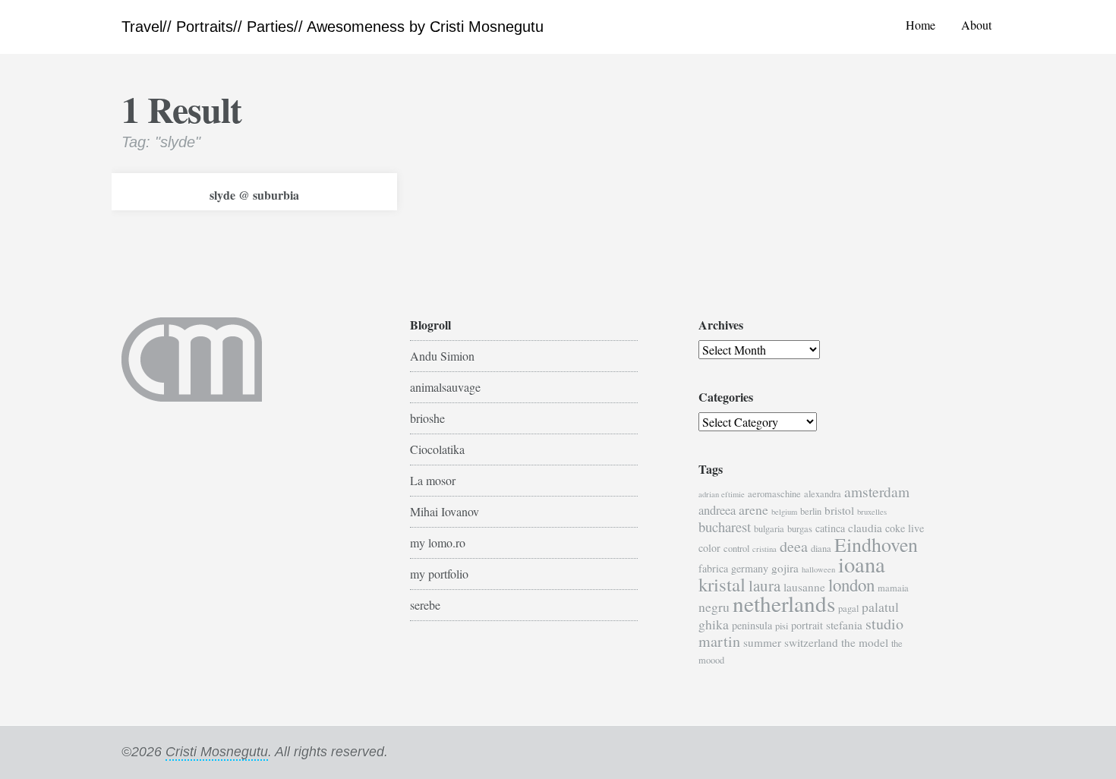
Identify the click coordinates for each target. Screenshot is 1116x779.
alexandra (822, 493)
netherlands (784, 603)
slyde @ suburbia (254, 194)
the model (864, 642)
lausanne (804, 586)
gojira (785, 568)
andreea (717, 510)
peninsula (752, 625)
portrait (807, 625)
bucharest (724, 526)
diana (821, 548)
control (736, 548)
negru (714, 607)
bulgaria (769, 528)
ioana (861, 564)
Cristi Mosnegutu (217, 751)
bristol (839, 510)
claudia (865, 527)
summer (762, 642)
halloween (818, 569)
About (976, 25)
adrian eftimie (721, 494)
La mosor (433, 480)
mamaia (893, 588)
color (709, 548)
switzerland (811, 642)
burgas (799, 528)
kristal (722, 584)
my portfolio (439, 574)
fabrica (713, 568)
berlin (810, 511)
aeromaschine (774, 493)
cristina (764, 549)
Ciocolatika (437, 449)
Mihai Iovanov (444, 511)
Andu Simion (442, 356)
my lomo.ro (437, 542)
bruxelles (872, 511)
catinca (830, 528)
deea (794, 546)
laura (764, 585)
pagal (848, 608)
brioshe (427, 418)
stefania (844, 624)
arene (753, 509)
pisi (781, 626)
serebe (425, 605)
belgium (784, 511)
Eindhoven (876, 544)
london (851, 584)
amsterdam (877, 491)
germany (749, 568)
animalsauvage (445, 387)
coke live (904, 528)
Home (920, 25)
